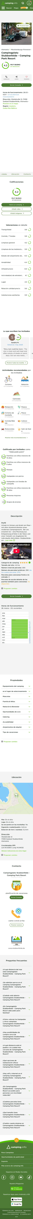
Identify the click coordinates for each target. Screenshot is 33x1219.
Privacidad (27, 1210)
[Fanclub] (24, 8)
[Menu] (3, 8)
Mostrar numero (16, 925)
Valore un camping (15, 204)
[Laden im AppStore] (16, 1199)
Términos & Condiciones (10, 1214)
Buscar (9, 8)
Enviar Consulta (15, 85)
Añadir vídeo (16, 209)
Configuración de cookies (16, 1212)
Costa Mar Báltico (10, 108)
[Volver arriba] (16, 1140)
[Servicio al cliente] (22, 3)
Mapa (16, 8)
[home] (16, 1147)
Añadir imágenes (16, 213)
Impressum (18, 1210)
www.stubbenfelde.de (16, 948)
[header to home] (9, 3)
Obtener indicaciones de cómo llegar (13, 851)
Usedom (12, 106)
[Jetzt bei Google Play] (16, 1204)
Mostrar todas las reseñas (15, 363)
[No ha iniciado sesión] (29, 3)
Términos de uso (8, 1210)
